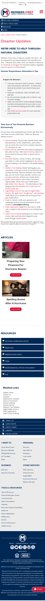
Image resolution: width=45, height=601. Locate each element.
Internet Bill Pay (10, 150)
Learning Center (6, 498)
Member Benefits (29, 482)
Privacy (11, 543)
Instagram (16, 65)
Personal (26, 447)
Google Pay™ (28, 193)
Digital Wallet (27, 476)
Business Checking (7, 473)
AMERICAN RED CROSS (13, 354)
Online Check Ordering (13, 214)
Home (3, 35)
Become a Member (7, 450)
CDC (6, 374)
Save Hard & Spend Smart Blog (11, 507)
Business (4, 470)
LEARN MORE (15, 309)
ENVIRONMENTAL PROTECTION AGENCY (20, 368)
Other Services (28, 470)
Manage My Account (8, 453)
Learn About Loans (7, 447)
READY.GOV (9, 348)
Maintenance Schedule (11, 399)
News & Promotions (10, 401)
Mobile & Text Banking (13, 168)
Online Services (28, 473)
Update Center (10, 35)
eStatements (5, 517)
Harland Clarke (21, 218)
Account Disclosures (8, 523)
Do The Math (5, 456)
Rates (25, 459)
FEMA (7, 361)
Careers (4, 520)
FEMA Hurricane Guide (18, 111)
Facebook (6, 65)
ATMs (20, 5)
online (7, 211)
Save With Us (27, 450)
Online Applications (12, 207)
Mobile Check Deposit (13, 179)
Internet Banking (11, 140)
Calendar (6, 397)
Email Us (8, 200)
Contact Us (21, 3)
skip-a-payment (23, 209)
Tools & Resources (7, 492)
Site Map (33, 543)
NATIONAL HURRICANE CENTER (16, 341)
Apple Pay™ (19, 193)
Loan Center (27, 456)
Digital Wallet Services (13, 191)
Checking (26, 453)
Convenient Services (30, 479)
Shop (3, 459)
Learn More (15, 275)
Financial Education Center (10, 495)
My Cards (8, 159)
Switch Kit (4, 511)
